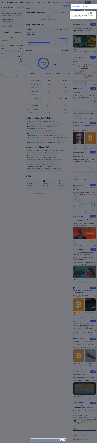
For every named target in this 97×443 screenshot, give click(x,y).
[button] (94, 13)
